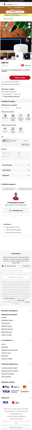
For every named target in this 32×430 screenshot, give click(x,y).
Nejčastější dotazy (7, 320)
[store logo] (12, 4)
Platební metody (6, 326)
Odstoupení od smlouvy (9, 314)
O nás (3, 344)
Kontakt (3, 317)
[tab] (16, 323)
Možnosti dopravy (7, 329)
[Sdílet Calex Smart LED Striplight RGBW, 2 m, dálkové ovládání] (29, 27)
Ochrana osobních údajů (9, 368)
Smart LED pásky (8, 19)
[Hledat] (27, 4)
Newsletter (4, 347)
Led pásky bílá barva (9, 189)
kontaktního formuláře (9, 298)
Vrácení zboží (5, 323)
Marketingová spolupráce (9, 350)
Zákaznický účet (6, 332)
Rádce (10, 359)
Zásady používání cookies (9, 371)
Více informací (7, 165)
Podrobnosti (6, 170)
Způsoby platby (8, 382)
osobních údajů (20, 300)
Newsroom (4, 356)
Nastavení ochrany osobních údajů (12, 409)
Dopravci (5, 398)
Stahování (5, 175)
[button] (4, 56)
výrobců (27, 302)
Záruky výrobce (6, 335)
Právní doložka (6, 377)
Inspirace (4, 359)
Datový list (28, 65)
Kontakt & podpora (9, 310)
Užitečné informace (9, 364)
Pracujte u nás (5, 353)
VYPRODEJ (15, 12)
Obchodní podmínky (7, 374)
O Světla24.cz (7, 340)
